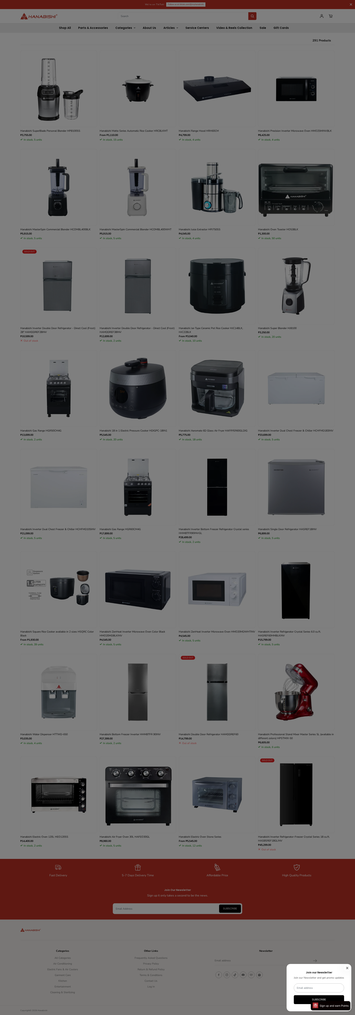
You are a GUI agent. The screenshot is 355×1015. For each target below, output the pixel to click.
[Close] (347, 968)
